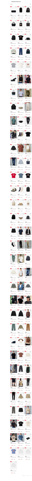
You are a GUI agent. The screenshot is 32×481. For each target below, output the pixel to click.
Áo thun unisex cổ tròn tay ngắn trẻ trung (20, 429)
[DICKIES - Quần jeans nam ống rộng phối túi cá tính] (28, 272)
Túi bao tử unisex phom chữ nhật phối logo (21, 222)
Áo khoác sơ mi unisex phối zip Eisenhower (28, 236)
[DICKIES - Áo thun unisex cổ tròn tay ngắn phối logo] (28, 410)
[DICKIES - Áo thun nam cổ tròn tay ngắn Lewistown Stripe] (28, 451)
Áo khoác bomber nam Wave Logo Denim (13, 291)
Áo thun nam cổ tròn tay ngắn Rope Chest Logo (20, 360)
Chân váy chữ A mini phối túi (27, 360)
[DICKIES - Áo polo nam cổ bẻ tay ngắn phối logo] (20, 341)
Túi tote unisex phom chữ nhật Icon (20, 29)
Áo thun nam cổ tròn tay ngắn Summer (20, 98)
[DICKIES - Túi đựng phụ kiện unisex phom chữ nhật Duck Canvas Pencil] (13, 10)
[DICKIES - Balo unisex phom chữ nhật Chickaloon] (28, 189)
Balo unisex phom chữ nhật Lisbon (13, 222)
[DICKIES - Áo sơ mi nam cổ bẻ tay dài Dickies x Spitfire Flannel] (28, 313)
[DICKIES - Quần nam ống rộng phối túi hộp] (20, 368)
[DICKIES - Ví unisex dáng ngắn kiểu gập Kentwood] (28, 437)
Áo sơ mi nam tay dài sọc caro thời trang (20, 167)
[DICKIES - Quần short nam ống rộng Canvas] (13, 230)
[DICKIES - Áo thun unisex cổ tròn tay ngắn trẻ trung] (20, 423)
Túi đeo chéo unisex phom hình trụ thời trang (28, 222)
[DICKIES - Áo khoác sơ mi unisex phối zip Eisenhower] (28, 230)
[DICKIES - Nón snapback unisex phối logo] (13, 189)
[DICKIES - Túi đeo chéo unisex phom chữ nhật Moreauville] (28, 37)
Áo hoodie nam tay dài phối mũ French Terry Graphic (20, 319)
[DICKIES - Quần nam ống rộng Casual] (13, 368)
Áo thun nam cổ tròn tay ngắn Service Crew (13, 429)
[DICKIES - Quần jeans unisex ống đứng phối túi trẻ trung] (20, 51)
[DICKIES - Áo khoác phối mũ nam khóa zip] (20, 396)
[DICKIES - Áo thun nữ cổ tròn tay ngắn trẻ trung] (20, 299)
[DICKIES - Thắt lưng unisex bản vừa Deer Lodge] (13, 79)
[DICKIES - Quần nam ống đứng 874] (28, 382)
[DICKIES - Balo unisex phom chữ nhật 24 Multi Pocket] (13, 37)
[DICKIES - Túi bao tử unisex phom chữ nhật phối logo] (20, 217)
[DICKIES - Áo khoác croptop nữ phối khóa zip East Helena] (20, 327)
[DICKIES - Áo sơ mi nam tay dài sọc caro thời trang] (20, 161)
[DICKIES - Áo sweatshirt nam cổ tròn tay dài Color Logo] (13, 272)
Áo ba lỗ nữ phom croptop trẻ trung (13, 112)
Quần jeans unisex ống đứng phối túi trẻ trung (21, 57)
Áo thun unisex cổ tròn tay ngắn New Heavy (13, 360)
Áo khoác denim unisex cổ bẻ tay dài (28, 291)
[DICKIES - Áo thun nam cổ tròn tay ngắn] (13, 65)
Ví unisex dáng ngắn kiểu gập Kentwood (27, 443)
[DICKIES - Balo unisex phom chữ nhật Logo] (28, 10)
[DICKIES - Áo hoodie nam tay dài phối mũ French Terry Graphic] (20, 313)
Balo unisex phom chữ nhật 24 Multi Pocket (13, 43)
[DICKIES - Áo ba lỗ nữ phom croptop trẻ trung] (13, 106)
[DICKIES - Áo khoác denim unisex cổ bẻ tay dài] (13, 134)
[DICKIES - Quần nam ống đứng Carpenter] (13, 396)
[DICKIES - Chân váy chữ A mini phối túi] (28, 355)
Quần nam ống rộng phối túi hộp (20, 374)
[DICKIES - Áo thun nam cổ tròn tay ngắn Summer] (20, 93)
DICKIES (11, 15)
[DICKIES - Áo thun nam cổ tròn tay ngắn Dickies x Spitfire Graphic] (20, 272)
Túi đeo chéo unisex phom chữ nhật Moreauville (27, 43)
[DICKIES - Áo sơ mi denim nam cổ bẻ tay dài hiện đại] (13, 148)
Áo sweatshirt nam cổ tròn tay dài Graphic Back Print (14, 319)
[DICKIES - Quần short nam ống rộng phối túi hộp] (28, 396)
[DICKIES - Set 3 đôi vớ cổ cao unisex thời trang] (20, 134)
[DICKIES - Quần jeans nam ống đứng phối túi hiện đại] (13, 327)
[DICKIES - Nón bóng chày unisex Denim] (13, 51)
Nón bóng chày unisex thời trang (28, 305)
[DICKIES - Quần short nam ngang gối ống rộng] (13, 382)
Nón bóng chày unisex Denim (13, 57)
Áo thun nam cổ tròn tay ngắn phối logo (13, 181)
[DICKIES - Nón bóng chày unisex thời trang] (28, 299)
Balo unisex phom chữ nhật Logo (28, 57)
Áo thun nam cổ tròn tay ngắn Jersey (13, 305)
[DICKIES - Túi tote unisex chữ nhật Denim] (28, 161)
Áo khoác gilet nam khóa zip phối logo (28, 374)
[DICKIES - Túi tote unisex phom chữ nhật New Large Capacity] (13, 24)
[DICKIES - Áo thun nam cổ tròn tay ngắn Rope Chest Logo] (20, 355)
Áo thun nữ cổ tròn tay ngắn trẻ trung (20, 305)
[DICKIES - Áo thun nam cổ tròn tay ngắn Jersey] (13, 299)
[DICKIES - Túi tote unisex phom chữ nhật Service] (28, 24)
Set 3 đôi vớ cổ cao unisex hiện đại (13, 250)
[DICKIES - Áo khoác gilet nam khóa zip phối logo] (28, 368)
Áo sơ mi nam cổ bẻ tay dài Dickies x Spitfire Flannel (27, 319)
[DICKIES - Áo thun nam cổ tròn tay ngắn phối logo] (13, 175)
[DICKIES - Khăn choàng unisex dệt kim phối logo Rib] (20, 10)
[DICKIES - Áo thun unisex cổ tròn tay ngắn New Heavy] (13, 355)
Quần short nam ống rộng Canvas (13, 236)
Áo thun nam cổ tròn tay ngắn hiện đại (13, 443)
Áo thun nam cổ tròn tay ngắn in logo (20, 43)
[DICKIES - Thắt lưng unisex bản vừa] (13, 341)
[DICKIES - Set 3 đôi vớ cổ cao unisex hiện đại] (13, 244)
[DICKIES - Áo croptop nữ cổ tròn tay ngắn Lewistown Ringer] (20, 451)
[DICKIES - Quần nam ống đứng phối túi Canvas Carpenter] (28, 120)
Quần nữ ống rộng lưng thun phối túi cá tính (28, 112)
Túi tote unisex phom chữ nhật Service (27, 29)
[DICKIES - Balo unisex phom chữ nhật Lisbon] (13, 217)
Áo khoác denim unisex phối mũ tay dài (20, 291)
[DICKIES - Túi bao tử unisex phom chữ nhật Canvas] (20, 106)
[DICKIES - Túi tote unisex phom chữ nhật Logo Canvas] (13, 93)
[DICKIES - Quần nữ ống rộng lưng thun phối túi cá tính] (28, 106)
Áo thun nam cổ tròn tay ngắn (20, 181)
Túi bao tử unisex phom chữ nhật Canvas (21, 112)
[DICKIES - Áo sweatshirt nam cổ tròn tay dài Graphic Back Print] (13, 313)
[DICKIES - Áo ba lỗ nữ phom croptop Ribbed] (20, 79)
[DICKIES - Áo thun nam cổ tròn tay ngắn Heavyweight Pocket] (20, 258)
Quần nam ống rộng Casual (13, 374)
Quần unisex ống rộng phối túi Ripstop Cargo (27, 98)
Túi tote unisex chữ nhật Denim (27, 167)
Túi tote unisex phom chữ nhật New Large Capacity (13, 29)
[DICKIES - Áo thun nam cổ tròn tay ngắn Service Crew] (13, 423)
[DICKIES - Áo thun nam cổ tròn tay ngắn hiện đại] (13, 437)
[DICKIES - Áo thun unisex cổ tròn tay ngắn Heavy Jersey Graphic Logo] (20, 148)
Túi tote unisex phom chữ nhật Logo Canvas (13, 98)
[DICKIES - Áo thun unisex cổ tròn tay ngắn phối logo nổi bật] (28, 79)
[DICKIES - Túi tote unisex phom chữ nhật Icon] (20, 24)
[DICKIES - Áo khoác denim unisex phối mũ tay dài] (20, 286)
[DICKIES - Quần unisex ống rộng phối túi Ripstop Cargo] (28, 93)
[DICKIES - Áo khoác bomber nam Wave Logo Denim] (13, 286)
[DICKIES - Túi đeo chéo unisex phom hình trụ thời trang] (28, 217)
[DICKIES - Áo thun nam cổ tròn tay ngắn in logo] (20, 37)
